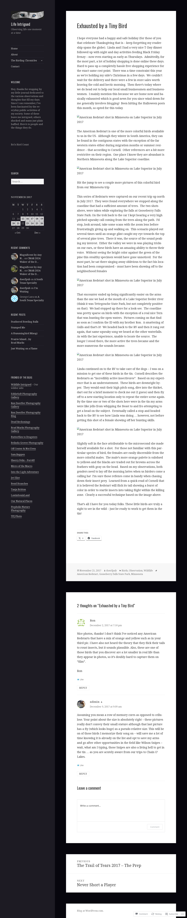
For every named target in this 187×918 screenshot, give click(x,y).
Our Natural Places (21, 501)
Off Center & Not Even (23, 448)
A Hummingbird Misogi (24, 333)
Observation (136, 570)
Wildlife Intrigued (21, 384)
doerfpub (25, 279)
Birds (125, 570)
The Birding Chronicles (24, 60)
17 (32, 218)
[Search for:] (27, 181)
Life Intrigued (20, 24)
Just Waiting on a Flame (24, 348)
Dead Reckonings (20, 421)
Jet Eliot (15, 477)
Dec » (37, 232)
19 (41, 218)
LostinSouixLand (20, 495)
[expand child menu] (41, 60)
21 (18, 223)
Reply (83, 687)
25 (37, 223)
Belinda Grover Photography (27, 442)
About (14, 54)
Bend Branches (19, 483)
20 (13, 223)
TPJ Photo (16, 516)
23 (27, 223)
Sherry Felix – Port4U (23, 460)
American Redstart (87, 574)
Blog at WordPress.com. (90, 910)
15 (22, 218)
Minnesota (137, 574)
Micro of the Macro (21, 466)
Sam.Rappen (18, 454)
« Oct (17, 232)
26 (41, 223)
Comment (154, 827)
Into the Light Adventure (25, 471)
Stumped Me (18, 327)
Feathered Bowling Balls (24, 321)
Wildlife (148, 570)
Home (14, 48)
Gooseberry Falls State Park (114, 574)
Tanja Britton (18, 489)
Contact (15, 66)
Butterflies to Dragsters (24, 437)
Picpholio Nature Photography (20, 508)
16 (27, 218)
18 (37, 218)
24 (32, 223)
